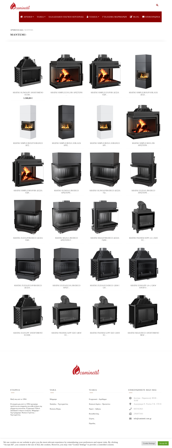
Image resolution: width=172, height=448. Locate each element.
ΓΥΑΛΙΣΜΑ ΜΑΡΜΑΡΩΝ (114, 17)
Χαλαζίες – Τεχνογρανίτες (59, 404)
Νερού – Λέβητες (95, 409)
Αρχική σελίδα (16, 30)
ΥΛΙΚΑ (40, 17)
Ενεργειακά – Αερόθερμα (98, 399)
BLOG (136, 17)
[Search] (157, 5)
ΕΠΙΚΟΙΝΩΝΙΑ (152, 17)
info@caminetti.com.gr (142, 418)
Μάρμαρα (53, 399)
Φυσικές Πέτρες (55, 409)
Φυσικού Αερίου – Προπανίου (99, 404)
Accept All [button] (163, 443)
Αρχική (28, 17)
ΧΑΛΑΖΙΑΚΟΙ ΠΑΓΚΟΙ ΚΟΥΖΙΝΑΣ (66, 17)
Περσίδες (92, 423)
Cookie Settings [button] (149, 443)
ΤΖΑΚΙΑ (93, 17)
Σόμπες (91, 419)
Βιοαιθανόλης (94, 414)
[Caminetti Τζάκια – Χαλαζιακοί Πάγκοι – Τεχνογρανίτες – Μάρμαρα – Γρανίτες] (20, 5)
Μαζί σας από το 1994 (18, 399)
